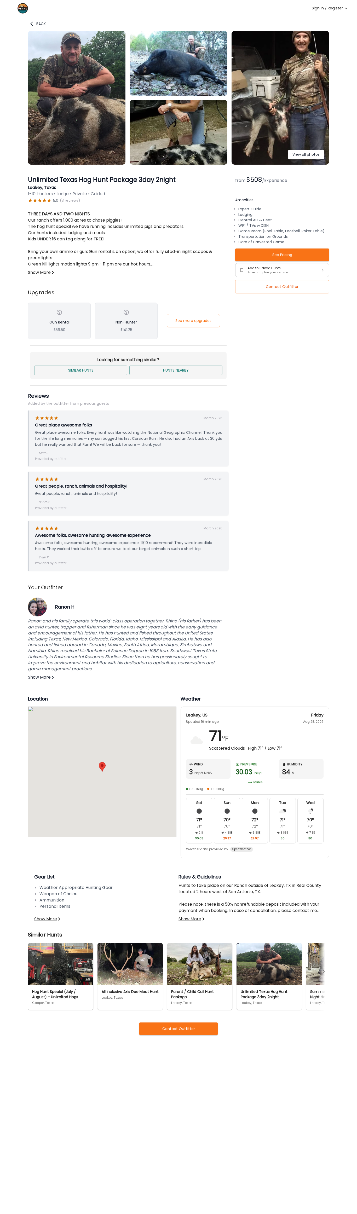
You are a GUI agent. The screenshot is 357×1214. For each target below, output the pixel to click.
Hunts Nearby (176, 370)
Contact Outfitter (282, 286)
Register (335, 8)
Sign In (318, 8)
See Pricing (282, 254)
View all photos (306, 154)
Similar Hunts (81, 370)
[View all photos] (280, 163)
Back (41, 23)
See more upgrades (193, 320)
